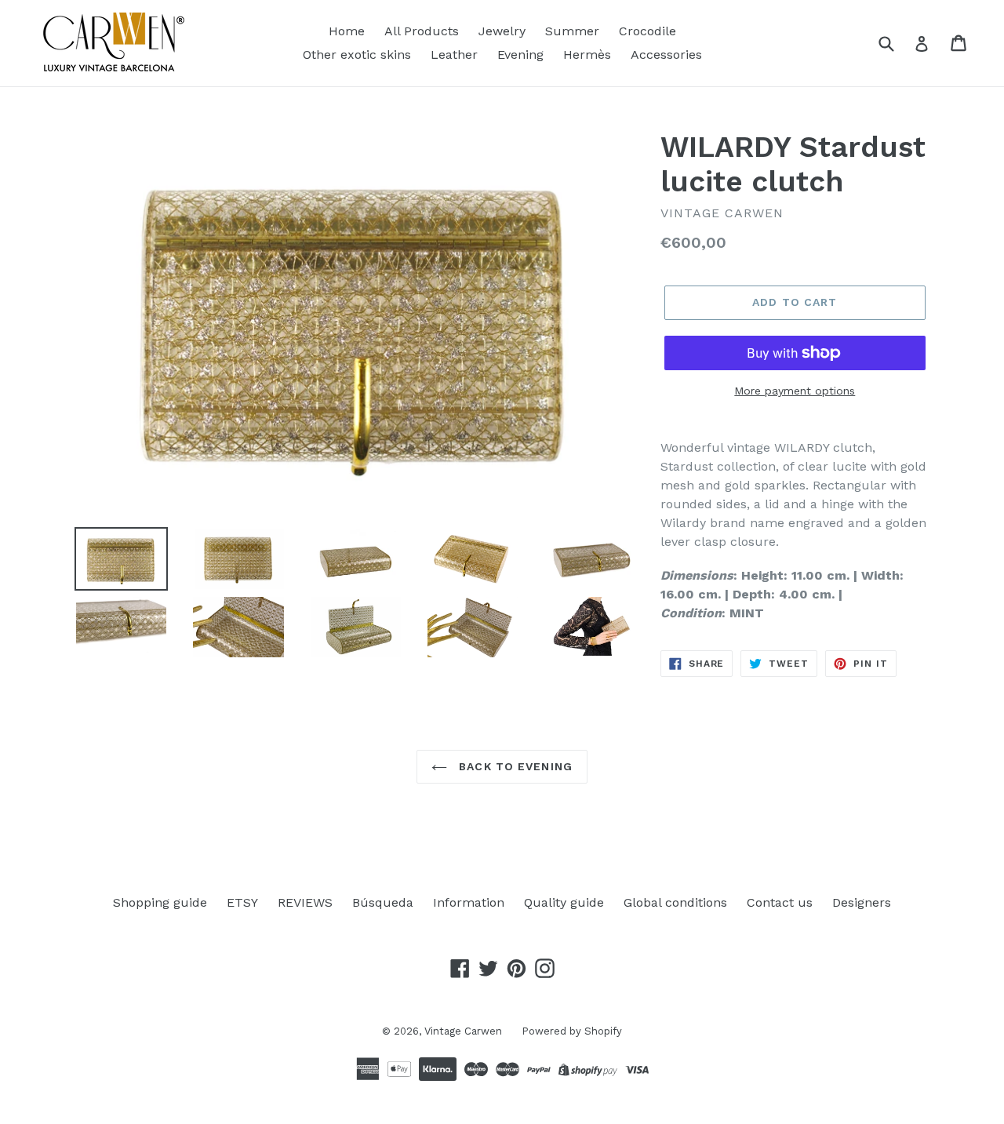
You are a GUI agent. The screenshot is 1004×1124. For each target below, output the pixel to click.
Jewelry (502, 31)
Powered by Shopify (572, 1031)
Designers (861, 902)
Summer (572, 31)
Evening (520, 54)
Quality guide (564, 902)
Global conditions (675, 902)
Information (468, 902)
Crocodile (647, 31)
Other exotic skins (357, 54)
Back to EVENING (514, 766)
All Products (421, 31)
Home (347, 31)
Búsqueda (382, 902)
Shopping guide (160, 902)
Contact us (780, 902)
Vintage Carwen (463, 1031)
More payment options (794, 390)
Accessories (666, 54)
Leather (454, 54)
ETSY (242, 902)
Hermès (587, 54)
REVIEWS (305, 902)
